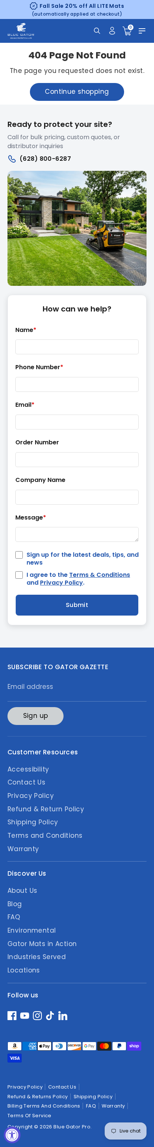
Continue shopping (77, 91)
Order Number (37, 443)
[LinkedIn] (62, 1015)
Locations (23, 970)
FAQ (13, 917)
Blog (14, 904)
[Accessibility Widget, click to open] (12, 1135)
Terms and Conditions (45, 835)
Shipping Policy (32, 822)
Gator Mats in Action (42, 943)
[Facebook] (11, 1015)
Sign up (35, 715)
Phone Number (39, 367)
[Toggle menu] (142, 30)
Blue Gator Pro (71, 1127)
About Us (22, 890)
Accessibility (28, 769)
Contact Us (26, 782)
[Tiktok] (50, 1015)
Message (30, 518)
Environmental (31, 930)
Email (24, 405)
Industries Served (36, 956)
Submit (77, 605)
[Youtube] (24, 1015)
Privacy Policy (61, 582)
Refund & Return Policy (45, 809)
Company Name (40, 480)
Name (25, 330)
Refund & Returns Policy (37, 1096)
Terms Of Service (29, 1115)
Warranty (23, 848)
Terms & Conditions (99, 575)
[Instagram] (37, 1015)
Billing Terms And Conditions (43, 1106)
